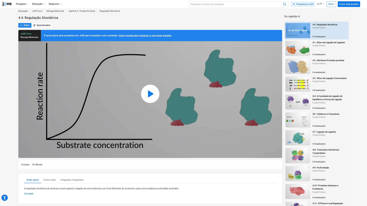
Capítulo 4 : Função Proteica (82, 11)
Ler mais (28, 193)
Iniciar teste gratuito (348, 4)
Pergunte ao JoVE (304, 4)
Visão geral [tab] (33, 180)
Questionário (44, 25)
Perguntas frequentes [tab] (72, 180)
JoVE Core (37, 11)
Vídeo (27, 25)
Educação (23, 11)
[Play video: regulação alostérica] (150, 94)
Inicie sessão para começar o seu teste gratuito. (145, 35)
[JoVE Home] (7, 4)
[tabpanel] (150, 191)
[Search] (284, 4)
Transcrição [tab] (49, 180)
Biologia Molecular (55, 11)
